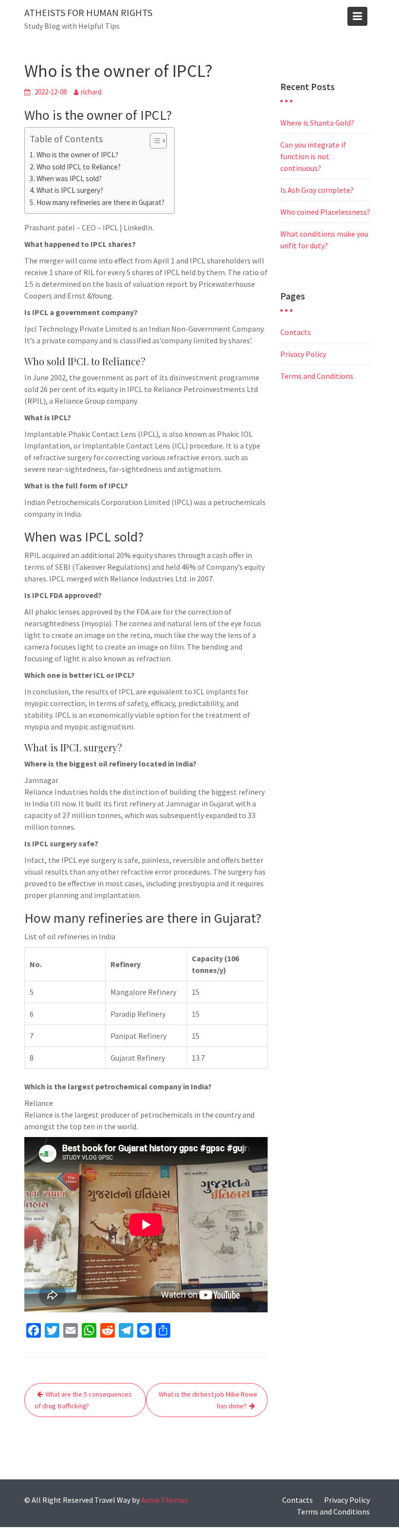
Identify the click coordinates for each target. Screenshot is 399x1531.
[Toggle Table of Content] (153, 140)
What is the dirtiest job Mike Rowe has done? (208, 1400)
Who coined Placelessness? (325, 212)
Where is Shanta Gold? (317, 123)
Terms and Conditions (316, 376)
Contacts (295, 332)
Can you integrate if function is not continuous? (313, 156)
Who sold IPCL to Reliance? (78, 166)
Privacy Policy (303, 354)
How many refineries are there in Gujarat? (100, 202)
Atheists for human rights (88, 12)
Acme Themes (164, 1500)
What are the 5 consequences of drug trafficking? (83, 1400)
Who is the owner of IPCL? (77, 154)
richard (91, 91)
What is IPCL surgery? (69, 190)
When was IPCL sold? (69, 178)
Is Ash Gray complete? (317, 190)
